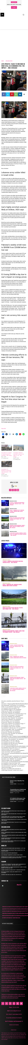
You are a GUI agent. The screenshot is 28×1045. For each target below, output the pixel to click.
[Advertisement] (14, 44)
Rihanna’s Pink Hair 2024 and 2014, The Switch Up (11, 874)
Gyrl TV (7, 1021)
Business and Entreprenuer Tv (16, 1021)
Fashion (11, 792)
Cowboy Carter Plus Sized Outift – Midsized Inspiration (13, 869)
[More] (24, 94)
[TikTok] (13, 1003)
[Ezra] (12, 486)
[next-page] (4, 696)
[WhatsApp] (16, 94)
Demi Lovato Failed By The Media (17, 781)
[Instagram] (13, 490)
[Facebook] (4, 94)
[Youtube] (18, 490)
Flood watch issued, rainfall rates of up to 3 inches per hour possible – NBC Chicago (18, 534)
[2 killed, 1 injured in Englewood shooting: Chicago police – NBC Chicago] (5, 503)
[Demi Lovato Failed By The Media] (5, 783)
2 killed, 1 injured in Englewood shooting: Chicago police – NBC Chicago (17, 504)
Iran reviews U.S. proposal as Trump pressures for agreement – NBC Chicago (6, 454)
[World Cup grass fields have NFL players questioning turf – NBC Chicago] (5, 518)
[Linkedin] (20, 94)
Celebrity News (13, 783)
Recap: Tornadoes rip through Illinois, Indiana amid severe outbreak (17, 511)
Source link (3, 428)
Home (2, 61)
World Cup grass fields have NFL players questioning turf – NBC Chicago (17, 519)
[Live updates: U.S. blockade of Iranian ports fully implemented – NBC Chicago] (6, 464)
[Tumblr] (17, 1003)
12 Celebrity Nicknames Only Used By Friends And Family (17, 799)
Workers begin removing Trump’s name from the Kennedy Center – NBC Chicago (17, 526)
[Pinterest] (12, 94)
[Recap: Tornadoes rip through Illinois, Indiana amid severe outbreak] (5, 511)
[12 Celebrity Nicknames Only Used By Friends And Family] (5, 801)
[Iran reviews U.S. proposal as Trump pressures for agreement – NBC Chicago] (6, 448)
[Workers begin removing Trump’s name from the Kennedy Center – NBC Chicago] (5, 526)
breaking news (9, 61)
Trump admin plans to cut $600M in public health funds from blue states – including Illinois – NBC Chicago (13, 817)
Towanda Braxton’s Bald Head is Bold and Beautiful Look (18, 790)
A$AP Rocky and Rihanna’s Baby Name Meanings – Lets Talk (13, 848)
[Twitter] (8, 94)
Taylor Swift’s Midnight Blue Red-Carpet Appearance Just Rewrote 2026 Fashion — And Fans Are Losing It (13, 865)
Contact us (4, 880)
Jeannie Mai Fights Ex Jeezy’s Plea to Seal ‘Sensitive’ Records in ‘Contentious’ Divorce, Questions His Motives (13, 857)
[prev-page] (2, 696)
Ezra (15, 486)
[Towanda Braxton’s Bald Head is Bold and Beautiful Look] (5, 792)
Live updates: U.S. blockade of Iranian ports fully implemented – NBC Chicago (6, 471)
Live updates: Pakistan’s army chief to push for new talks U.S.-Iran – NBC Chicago (18, 454)
